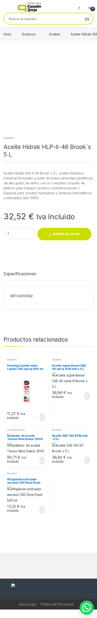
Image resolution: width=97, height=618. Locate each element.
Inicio (7, 34)
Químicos (29, 34)
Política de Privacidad (57, 604)
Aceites (54, 34)
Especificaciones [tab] (20, 274)
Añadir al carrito (66, 234)
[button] (87, 608)
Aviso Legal (27, 604)
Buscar (87, 18)
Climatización (16, 430)
